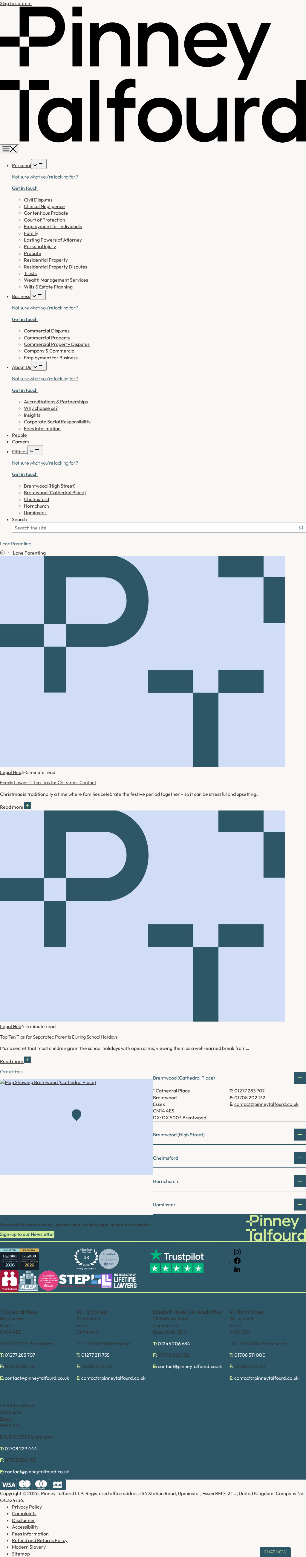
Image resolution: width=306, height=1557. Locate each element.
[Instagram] (237, 1254)
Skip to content (16, 3)
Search (19, 519)
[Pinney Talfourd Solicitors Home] (153, 141)
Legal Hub (10, 772)
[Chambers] (86, 1259)
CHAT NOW (275, 1552)
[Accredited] (108, 1258)
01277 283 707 (249, 1091)
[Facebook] (237, 1263)
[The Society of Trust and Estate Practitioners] (80, 1280)
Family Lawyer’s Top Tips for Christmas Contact (48, 782)
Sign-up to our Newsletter (27, 1234)
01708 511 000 (250, 1355)
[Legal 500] (9, 1259)
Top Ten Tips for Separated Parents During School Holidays (59, 1037)
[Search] (301, 527)
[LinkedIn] (237, 1271)
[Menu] (9, 149)
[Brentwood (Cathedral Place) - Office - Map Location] (76, 1127)
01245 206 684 (174, 1344)
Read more (12, 807)
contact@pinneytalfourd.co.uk (266, 1104)
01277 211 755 (95, 1355)
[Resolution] (9, 1281)
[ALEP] (28, 1281)
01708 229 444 (21, 1448)
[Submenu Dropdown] (39, 164)
